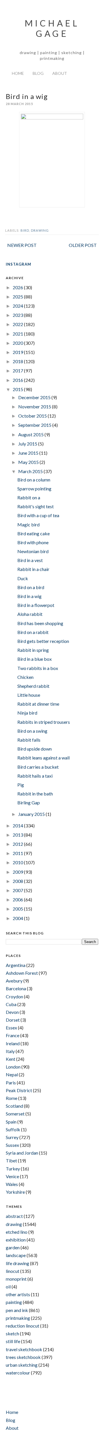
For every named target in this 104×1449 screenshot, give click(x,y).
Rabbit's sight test (35, 506)
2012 (18, 844)
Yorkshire (15, 1192)
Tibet (11, 1160)
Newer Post (22, 245)
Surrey (12, 1137)
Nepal (12, 1074)
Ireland (13, 1043)
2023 (18, 315)
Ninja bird (27, 712)
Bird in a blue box (34, 659)
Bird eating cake (33, 533)
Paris (11, 1082)
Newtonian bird (33, 551)
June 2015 (28, 453)
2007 (18, 890)
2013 (18, 834)
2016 (18, 380)
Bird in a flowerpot (35, 605)
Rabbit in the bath (35, 793)
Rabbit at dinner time (38, 704)
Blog (38, 73)
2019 (18, 352)
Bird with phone (33, 542)
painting (14, 1302)
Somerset (15, 1113)
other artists (18, 1294)
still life (13, 1341)
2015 (18, 389)
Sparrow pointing (34, 488)
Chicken (25, 677)
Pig (20, 784)
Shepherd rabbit (33, 686)
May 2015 (29, 462)
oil (8, 1286)
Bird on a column (33, 479)
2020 (18, 343)
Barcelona (16, 988)
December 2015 (34, 397)
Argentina (15, 965)
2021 (18, 333)
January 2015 (32, 814)
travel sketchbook (24, 1349)
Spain (11, 1121)
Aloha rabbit (29, 614)
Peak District (19, 1090)
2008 (18, 881)
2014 (18, 825)
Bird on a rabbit (33, 632)
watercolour (18, 1372)
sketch (12, 1333)
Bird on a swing (32, 731)
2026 (18, 287)
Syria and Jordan (22, 1152)
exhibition (16, 1239)
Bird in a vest (30, 560)
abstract (14, 1216)
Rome (11, 1098)
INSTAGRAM (18, 264)
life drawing (17, 1263)
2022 (18, 324)
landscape (16, 1255)
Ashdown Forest (22, 973)
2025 (18, 296)
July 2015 (28, 443)
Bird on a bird (30, 587)
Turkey (13, 1168)
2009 (18, 872)
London (13, 1066)
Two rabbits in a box (37, 668)
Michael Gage (52, 28)
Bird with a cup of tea (38, 515)
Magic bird (28, 524)
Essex (11, 1027)
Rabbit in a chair (33, 569)
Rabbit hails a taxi (35, 775)
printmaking (18, 1318)
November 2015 (35, 406)
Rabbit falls (28, 739)
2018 (18, 361)
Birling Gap (28, 802)
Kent (10, 1059)
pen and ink (17, 1310)
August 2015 (31, 434)
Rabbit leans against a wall (43, 757)
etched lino (16, 1232)
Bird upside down (34, 748)
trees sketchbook (23, 1357)
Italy (10, 1051)
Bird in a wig (29, 596)
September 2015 (35, 425)
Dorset (13, 1020)
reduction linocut (22, 1325)
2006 (18, 899)
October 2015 (33, 415)
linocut (12, 1271)
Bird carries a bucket (38, 767)
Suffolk (13, 1129)
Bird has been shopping (40, 623)
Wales (12, 1184)
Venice (12, 1176)
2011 (18, 853)
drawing (40, 230)
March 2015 (31, 471)
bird (25, 230)
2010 (18, 862)
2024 (18, 306)
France (12, 1035)
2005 (18, 908)
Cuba (11, 1004)
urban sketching (22, 1365)
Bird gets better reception (43, 641)
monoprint (16, 1279)
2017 (18, 370)
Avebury (14, 980)
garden (13, 1247)
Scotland (14, 1106)
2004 (18, 918)
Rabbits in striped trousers (43, 722)
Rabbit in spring (33, 650)
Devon (12, 1012)
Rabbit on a (28, 497)
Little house (28, 695)
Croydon (14, 996)
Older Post (83, 245)
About (59, 73)
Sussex (12, 1145)
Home (18, 73)
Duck (22, 578)
